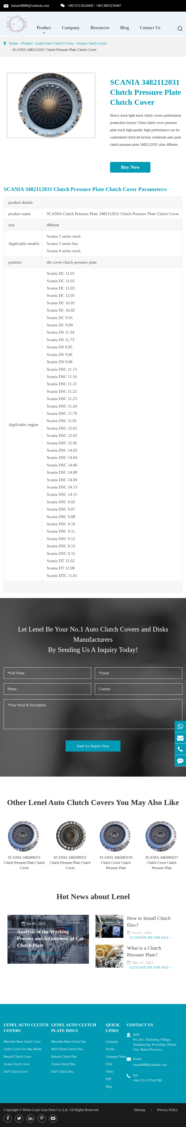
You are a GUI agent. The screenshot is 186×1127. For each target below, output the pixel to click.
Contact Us (150, 27)
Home (13, 43)
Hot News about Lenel (93, 896)
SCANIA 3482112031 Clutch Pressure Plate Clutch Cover (54, 50)
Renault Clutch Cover (17, 1056)
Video (109, 1071)
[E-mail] (180, 737)
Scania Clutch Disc (63, 1064)
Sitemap (139, 1110)
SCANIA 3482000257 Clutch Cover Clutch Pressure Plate (161, 862)
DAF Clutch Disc (62, 1071)
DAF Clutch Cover (16, 1071)
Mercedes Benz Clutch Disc (68, 1041)
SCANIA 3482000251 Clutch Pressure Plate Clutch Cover (24, 862)
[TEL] (180, 749)
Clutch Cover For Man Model (23, 1049)
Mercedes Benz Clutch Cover (22, 1041)
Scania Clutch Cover (92, 43)
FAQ (109, 1064)
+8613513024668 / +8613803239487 (94, 6)
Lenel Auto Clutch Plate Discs (73, 1028)
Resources (100, 27)
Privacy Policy (167, 1110)
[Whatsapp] (180, 726)
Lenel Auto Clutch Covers (54, 43)
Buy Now (130, 167)
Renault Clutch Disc (64, 1056)
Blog (124, 27)
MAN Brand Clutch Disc (67, 1049)
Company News (116, 1056)
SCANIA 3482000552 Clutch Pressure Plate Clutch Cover (70, 862)
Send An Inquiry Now (93, 746)
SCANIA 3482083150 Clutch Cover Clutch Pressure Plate (116, 862)
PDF (109, 1079)
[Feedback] (180, 760)
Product (44, 27)
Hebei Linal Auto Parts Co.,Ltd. (46, 1110)
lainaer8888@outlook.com (30, 6)
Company (71, 27)
